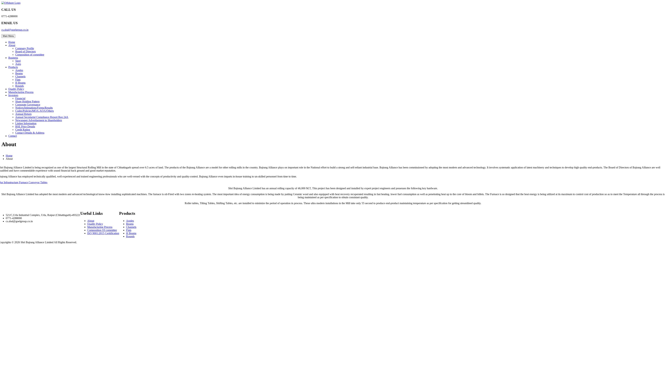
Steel (18, 60)
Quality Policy (16, 89)
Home (11, 42)
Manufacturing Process (20, 92)
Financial (20, 98)
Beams (19, 73)
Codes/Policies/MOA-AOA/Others (34, 110)
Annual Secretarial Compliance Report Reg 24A (41, 117)
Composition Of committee (102, 230)
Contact (12, 135)
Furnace (24, 182)
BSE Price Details (25, 126)
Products (13, 67)
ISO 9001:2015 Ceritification (103, 233)
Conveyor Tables (38, 182)
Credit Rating (22, 129)
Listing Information (25, 123)
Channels (20, 76)
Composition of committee (29, 54)
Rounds (19, 85)
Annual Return (23, 113)
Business (13, 57)
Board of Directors (25, 51)
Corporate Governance (27, 104)
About (11, 45)
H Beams (20, 82)
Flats (17, 79)
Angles (19, 70)
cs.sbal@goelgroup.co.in (14, 29)
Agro (18, 63)
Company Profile (24, 48)
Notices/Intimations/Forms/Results (34, 107)
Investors (13, 95)
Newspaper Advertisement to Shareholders (38, 120)
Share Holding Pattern (27, 101)
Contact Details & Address (29, 132)
